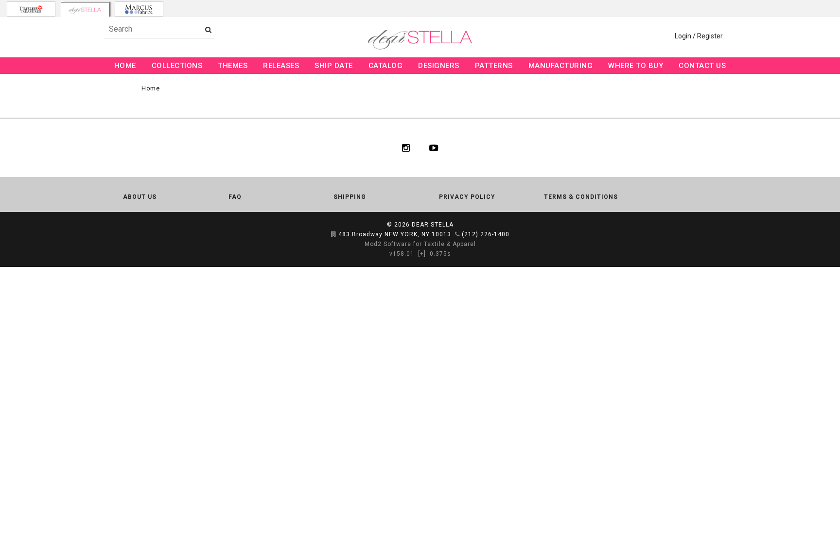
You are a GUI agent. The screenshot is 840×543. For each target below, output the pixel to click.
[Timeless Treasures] (31, 9)
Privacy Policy (467, 196)
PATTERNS (494, 65)
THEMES (232, 65)
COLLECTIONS (177, 65)
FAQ (235, 196)
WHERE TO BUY (635, 65)
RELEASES (281, 65)
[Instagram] (406, 148)
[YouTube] (433, 148)
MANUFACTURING (560, 65)
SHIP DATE (334, 65)
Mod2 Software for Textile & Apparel (420, 244)
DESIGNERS (438, 65)
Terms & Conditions (581, 196)
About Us (140, 196)
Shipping (349, 196)
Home (150, 88)
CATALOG (385, 65)
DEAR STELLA (433, 224)
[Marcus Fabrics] (139, 9)
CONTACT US (702, 65)
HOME (125, 65)
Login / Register (699, 36)
